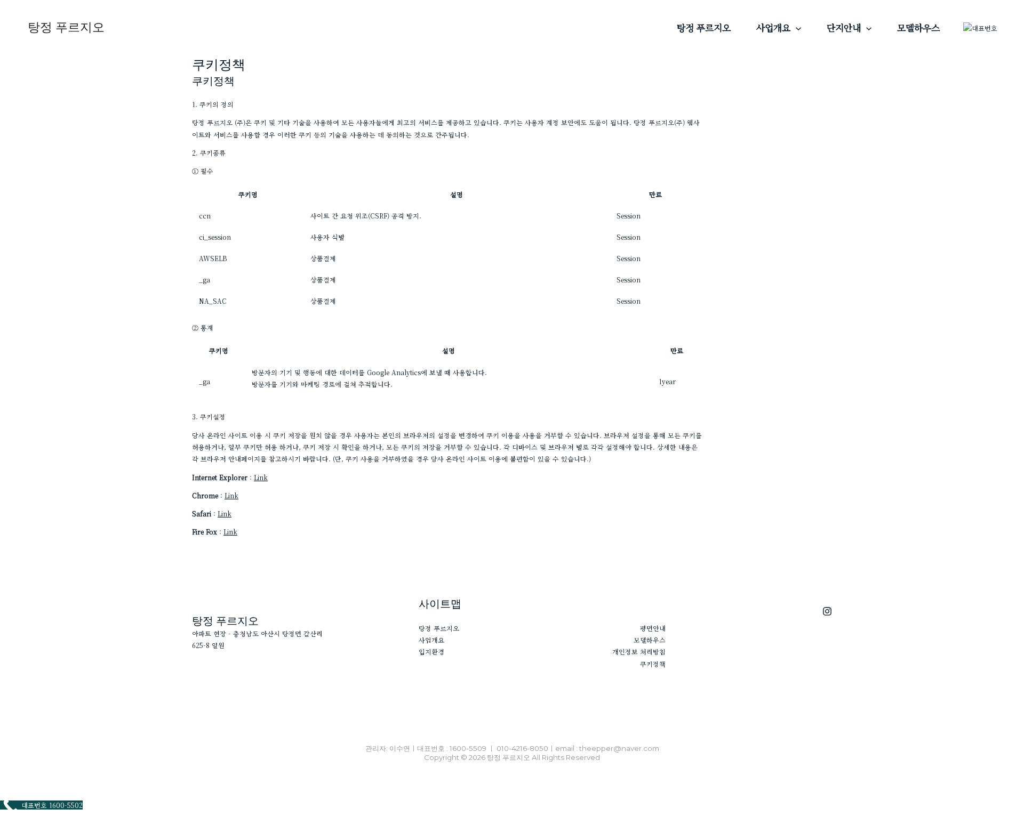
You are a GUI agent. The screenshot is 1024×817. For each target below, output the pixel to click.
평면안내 (653, 628)
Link (261, 477)
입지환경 (431, 651)
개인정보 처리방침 (639, 651)
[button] (795, 27)
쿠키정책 (653, 663)
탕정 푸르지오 (66, 27)
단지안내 (844, 27)
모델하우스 (918, 27)
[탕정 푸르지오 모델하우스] (827, 611)
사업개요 (773, 27)
